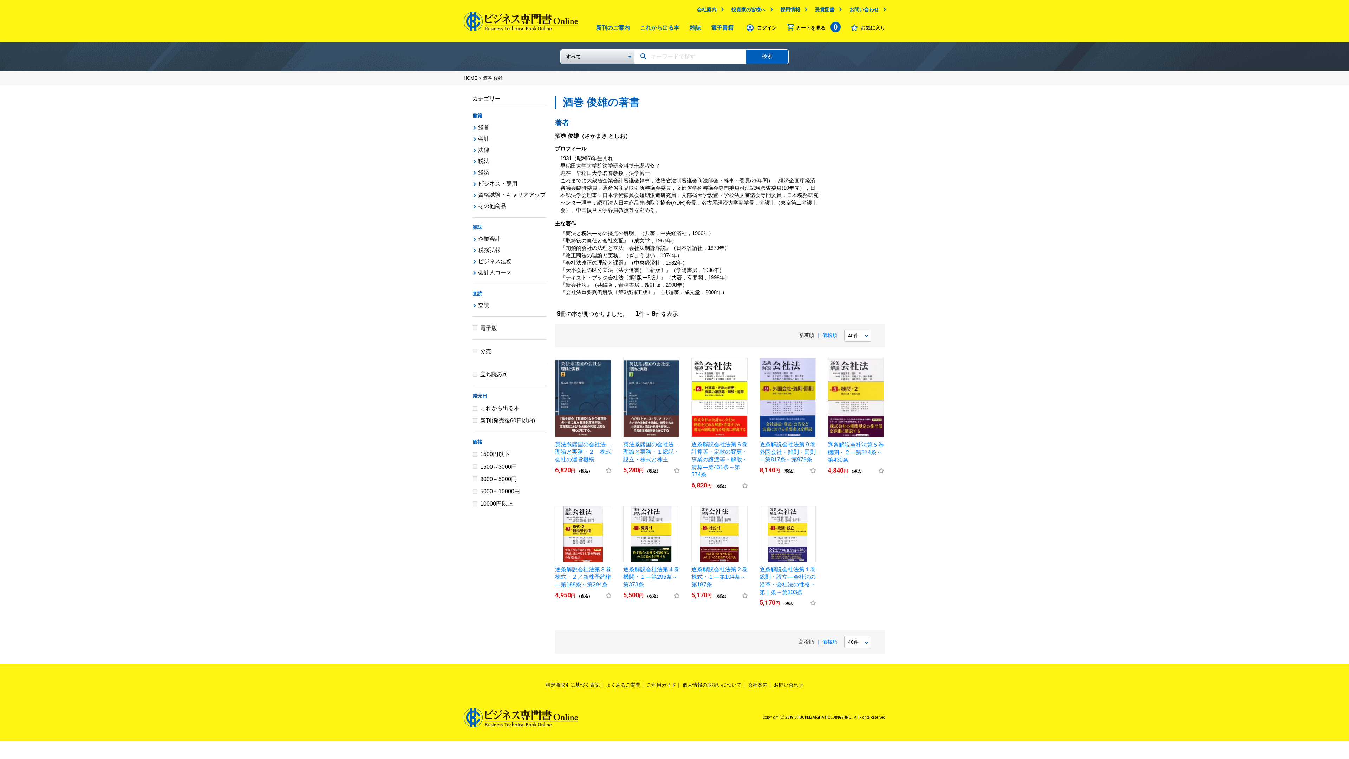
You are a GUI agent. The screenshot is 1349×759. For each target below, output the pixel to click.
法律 (483, 150)
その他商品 (492, 206)
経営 (483, 127)
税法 (483, 161)
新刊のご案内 (613, 28)
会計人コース (495, 272)
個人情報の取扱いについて (712, 685)
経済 (483, 172)
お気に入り (873, 28)
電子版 (488, 328)
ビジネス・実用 (497, 184)
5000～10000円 (500, 491)
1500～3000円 (498, 467)
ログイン (767, 28)
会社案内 (707, 9)
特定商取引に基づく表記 (573, 685)
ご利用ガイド (661, 685)
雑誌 (695, 28)
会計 (483, 139)
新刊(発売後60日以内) (507, 420)
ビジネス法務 (495, 261)
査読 (477, 293)
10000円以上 (496, 504)
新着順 (806, 335)
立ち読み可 (494, 374)
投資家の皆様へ (748, 9)
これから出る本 (659, 28)
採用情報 (790, 9)
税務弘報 (489, 250)
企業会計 (489, 239)
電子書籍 (722, 28)
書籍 (477, 115)
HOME (470, 78)
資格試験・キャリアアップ (512, 195)
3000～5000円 (498, 479)
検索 (767, 56)
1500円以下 (495, 454)
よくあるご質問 (623, 685)
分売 (485, 351)
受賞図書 (825, 9)
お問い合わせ (864, 9)
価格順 (829, 335)
